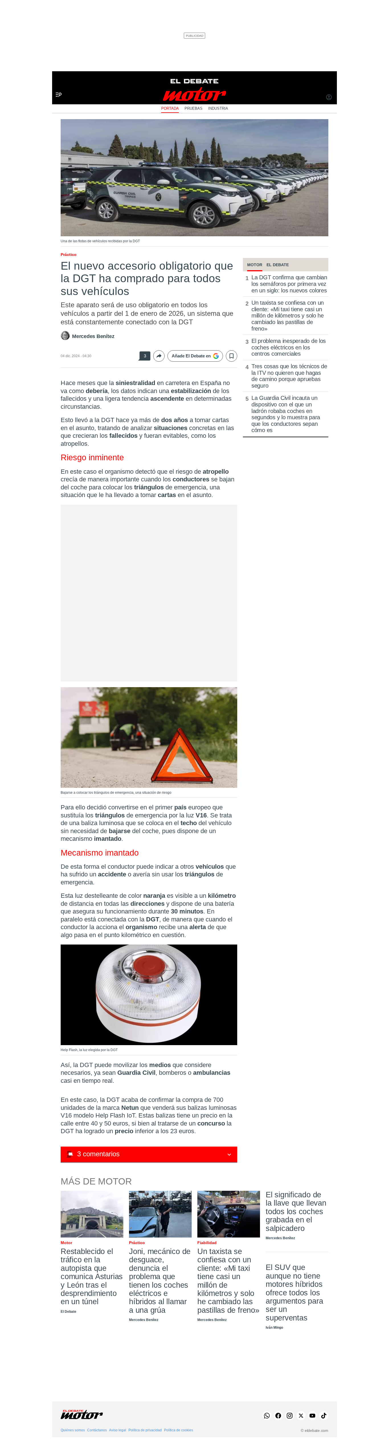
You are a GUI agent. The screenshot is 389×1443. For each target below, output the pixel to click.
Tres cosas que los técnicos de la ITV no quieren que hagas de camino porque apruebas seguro (289, 376)
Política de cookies (178, 1430)
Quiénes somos (73, 1430)
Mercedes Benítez (93, 336)
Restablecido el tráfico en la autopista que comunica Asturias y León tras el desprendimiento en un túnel (92, 1276)
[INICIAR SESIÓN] (328, 98)
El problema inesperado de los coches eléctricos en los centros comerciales (288, 347)
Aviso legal (117, 1430)
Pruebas (193, 108)
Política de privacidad (145, 1430)
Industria (218, 108)
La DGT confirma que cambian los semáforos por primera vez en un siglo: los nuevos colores (289, 283)
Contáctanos (97, 1430)
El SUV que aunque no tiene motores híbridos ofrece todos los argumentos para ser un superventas (294, 1292)
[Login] (328, 98)
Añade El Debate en (191, 355)
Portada (170, 108)
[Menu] (56, 85)
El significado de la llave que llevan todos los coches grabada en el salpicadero (296, 1211)
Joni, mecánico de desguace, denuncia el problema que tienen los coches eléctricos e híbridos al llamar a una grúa (160, 1280)
